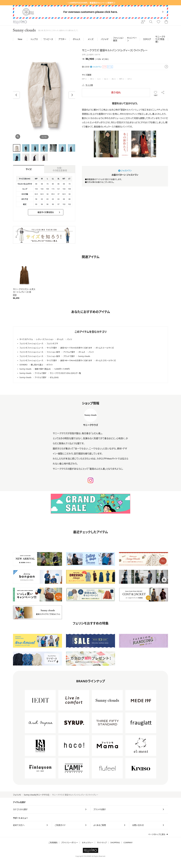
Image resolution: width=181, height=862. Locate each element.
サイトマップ (102, 842)
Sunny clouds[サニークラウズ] (36, 794)
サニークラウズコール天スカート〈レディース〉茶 (24, 290)
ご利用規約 (53, 842)
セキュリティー (87, 842)
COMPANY (128, 842)
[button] (72, 95)
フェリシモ (17, 794)
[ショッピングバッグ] (166, 22)
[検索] (151, 22)
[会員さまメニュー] (143, 22)
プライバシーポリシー (69, 842)
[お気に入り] (158, 22)
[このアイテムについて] (166, 67)
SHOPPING (115, 842)
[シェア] (162, 92)
